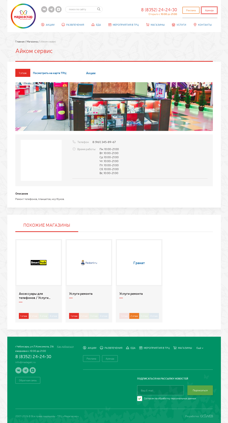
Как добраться (65, 346)
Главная (20, 41)
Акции (50, 24)
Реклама (191, 10)
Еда (98, 24)
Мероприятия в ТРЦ (126, 24)
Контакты (205, 24)
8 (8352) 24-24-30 (159, 11)
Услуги (181, 24)
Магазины (158, 24)
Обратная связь (28, 380)
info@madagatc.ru (25, 362)
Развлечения (75, 24)
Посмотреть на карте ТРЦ (49, 73)
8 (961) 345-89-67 (104, 142)
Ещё (198, 347)
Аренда (209, 10)
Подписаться (200, 390)
